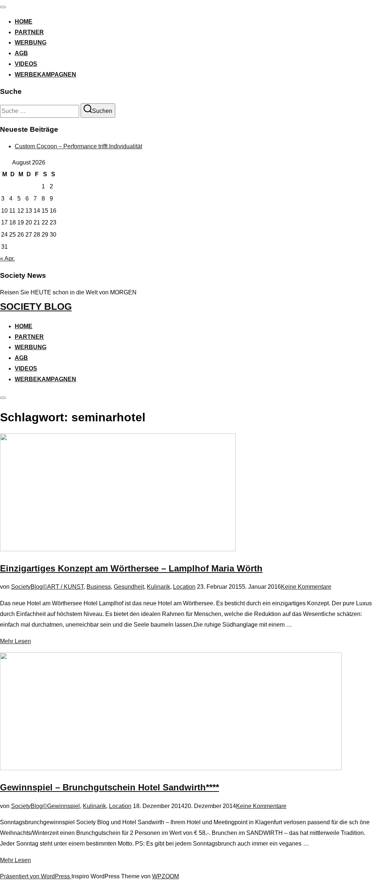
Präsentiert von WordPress (35, 876)
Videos (26, 64)
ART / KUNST (65, 587)
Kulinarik (158, 587)
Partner (29, 32)
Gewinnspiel (63, 806)
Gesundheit (129, 587)
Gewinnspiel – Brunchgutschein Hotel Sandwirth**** (109, 787)
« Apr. (7, 258)
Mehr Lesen (15, 641)
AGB (21, 53)
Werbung (30, 42)
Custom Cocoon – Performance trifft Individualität (78, 146)
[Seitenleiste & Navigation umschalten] (3, 398)
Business (99, 587)
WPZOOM (165, 876)
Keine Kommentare (306, 587)
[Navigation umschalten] (3, 7)
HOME (23, 21)
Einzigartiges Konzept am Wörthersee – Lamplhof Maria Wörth (131, 568)
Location (184, 587)
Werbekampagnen (45, 74)
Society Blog (36, 306)
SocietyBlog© (29, 587)
